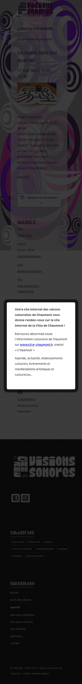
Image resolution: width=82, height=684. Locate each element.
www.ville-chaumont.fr (36, 344)
